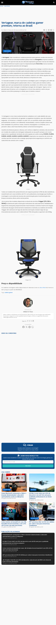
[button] (2, 2)
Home (1, 6)
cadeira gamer (9, 292)
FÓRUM (30, 445)
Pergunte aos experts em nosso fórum (28, 450)
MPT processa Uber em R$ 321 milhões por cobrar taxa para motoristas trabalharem (41, 523)
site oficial (43, 287)
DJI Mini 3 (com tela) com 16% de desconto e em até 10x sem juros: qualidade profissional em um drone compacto (40, 495)
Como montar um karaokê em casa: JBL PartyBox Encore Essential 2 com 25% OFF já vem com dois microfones (13, 523)
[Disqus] (28, 355)
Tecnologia (6, 489)
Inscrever (28, 466)
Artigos (33, 489)
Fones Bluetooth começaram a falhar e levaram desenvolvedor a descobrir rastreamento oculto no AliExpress (13, 495)
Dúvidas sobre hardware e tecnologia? (28, 448)
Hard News (7, 6)
